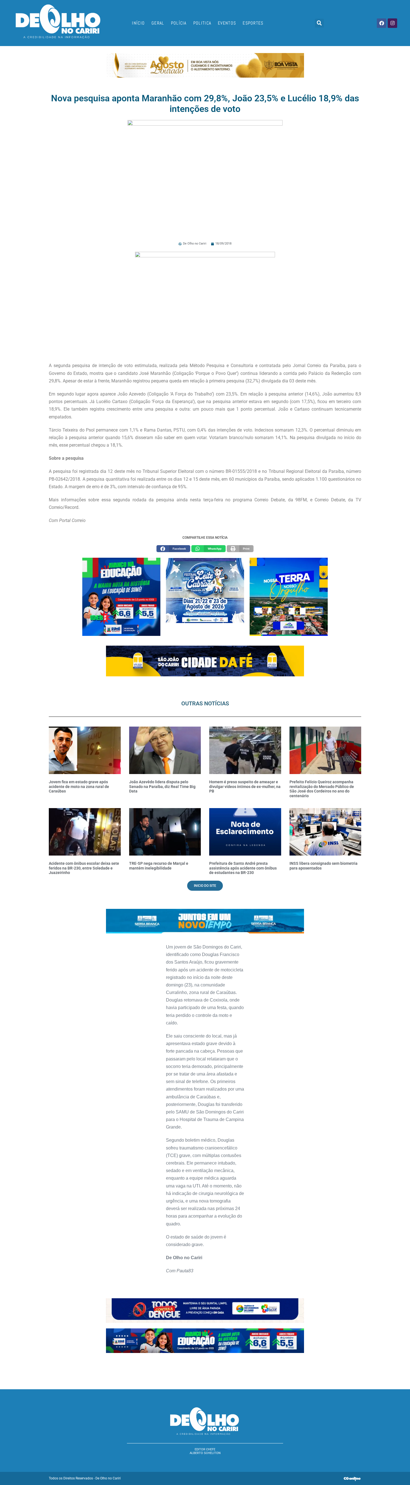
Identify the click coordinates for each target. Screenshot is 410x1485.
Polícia (179, 23)
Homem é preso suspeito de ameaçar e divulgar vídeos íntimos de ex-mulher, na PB (245, 787)
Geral (157, 23)
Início (138, 23)
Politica (202, 23)
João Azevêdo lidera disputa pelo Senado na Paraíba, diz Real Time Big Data (162, 787)
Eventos (227, 23)
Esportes (253, 23)
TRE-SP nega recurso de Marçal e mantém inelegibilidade (158, 865)
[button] (319, 23)
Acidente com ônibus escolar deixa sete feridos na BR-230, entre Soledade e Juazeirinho (84, 868)
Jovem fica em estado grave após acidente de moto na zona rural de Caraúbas (79, 787)
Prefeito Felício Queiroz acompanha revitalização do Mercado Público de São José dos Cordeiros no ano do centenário (322, 789)
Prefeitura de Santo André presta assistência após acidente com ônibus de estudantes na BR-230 (243, 868)
